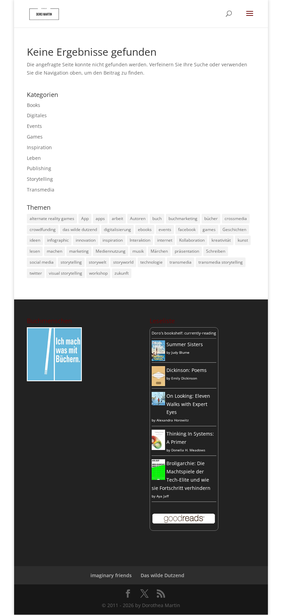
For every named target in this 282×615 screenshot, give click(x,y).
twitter (36, 273)
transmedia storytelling (220, 262)
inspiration (112, 240)
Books (33, 105)
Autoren (137, 218)
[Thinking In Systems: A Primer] (158, 448)
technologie (151, 262)
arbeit (117, 218)
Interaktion (140, 240)
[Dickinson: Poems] (158, 384)
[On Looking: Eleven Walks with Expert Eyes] (158, 403)
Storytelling (40, 179)
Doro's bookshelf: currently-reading (184, 333)
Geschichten (234, 229)
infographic (58, 240)
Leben (34, 158)
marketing (79, 251)
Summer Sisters (184, 344)
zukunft (122, 273)
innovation (86, 240)
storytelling (71, 262)
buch (157, 218)
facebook (187, 229)
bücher (211, 218)
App (85, 218)
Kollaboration (192, 240)
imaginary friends (111, 575)
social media (42, 262)
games (209, 229)
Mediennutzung (111, 251)
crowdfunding (43, 229)
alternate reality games (52, 218)
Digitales (37, 115)
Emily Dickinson (184, 378)
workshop (98, 273)
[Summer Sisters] (158, 359)
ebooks (145, 229)
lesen (35, 251)
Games (35, 136)
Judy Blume (180, 352)
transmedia (181, 262)
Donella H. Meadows (188, 450)
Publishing (39, 168)
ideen (35, 240)
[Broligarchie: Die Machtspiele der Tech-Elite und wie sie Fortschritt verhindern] (158, 479)
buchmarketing (183, 218)
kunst (243, 240)
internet (164, 240)
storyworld (123, 262)
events (165, 229)
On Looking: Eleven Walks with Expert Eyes (188, 404)
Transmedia (40, 189)
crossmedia (236, 218)
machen (54, 251)
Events (34, 126)
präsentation (187, 251)
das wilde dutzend (80, 229)
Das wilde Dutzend (162, 575)
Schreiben (215, 251)
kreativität (221, 240)
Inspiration (39, 147)
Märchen (159, 251)
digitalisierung (117, 229)
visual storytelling (65, 273)
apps (100, 218)
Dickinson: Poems (186, 370)
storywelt (97, 262)
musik (138, 251)
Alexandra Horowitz (172, 420)
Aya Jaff (162, 496)
